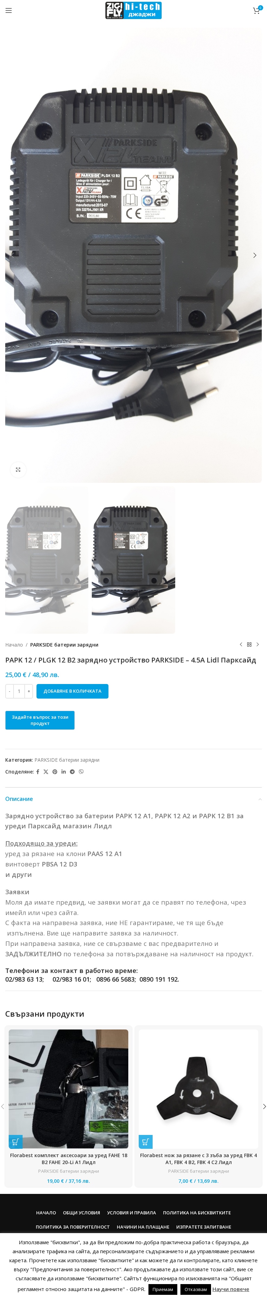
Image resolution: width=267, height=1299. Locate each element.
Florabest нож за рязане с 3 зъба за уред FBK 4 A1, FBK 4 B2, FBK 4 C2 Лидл (198, 1158)
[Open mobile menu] (9, 10)
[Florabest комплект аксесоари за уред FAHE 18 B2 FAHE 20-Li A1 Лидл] (68, 1089)
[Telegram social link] (72, 772)
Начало (14, 644)
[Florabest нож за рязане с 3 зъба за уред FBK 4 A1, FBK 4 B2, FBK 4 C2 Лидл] (198, 1089)
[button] (12, 255)
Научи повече (230, 1288)
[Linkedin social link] (63, 772)
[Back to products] (249, 645)
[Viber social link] (81, 772)
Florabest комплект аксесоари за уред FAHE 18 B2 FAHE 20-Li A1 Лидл (68, 1158)
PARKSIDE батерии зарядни (64, 644)
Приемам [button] (163, 1289)
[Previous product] (241, 645)
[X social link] (45, 772)
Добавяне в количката (72, 691)
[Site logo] (133, 10)
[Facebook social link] (37, 772)
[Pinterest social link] (54, 772)
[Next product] (257, 645)
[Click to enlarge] (18, 470)
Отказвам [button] (196, 1289)
